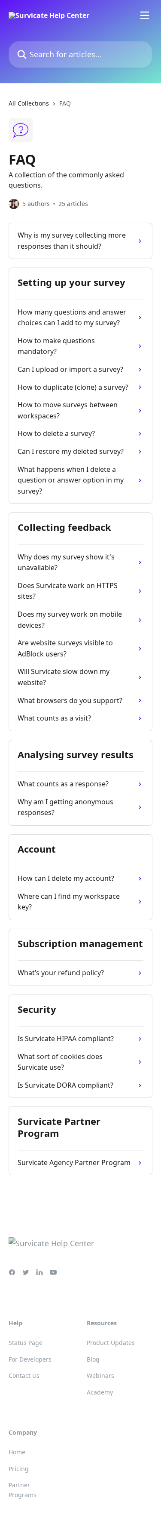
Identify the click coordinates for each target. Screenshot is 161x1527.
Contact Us (24, 1375)
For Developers (30, 1359)
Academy (100, 1392)
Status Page (26, 1343)
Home (17, 1452)
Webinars (100, 1375)
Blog (93, 1359)
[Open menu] (144, 15)
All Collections (29, 103)
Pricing (19, 1469)
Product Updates (111, 1343)
